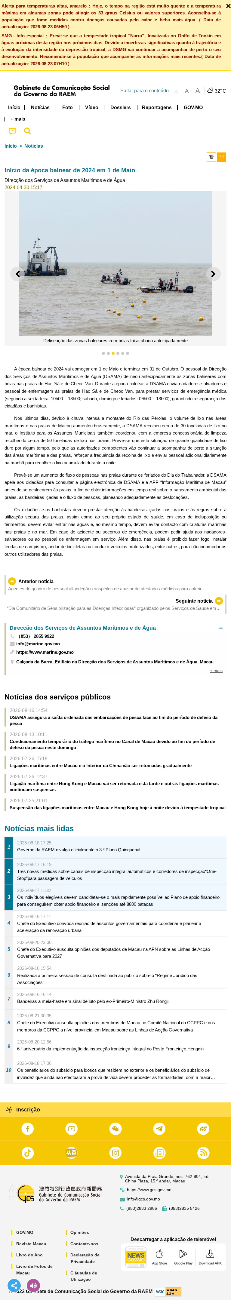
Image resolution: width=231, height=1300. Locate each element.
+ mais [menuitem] (216, 670)
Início (11, 146)
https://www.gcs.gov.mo (149, 1190)
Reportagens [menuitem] (157, 107)
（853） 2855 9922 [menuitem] (35, 636)
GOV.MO (24, 1232)
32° (220, 91)
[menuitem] (40, 107)
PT (221, 156)
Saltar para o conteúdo (144, 90)
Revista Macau (31, 1243)
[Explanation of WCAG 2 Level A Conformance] (168, 1291)
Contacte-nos (84, 1243)
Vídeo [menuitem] (91, 107)
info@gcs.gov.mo (143, 1199)
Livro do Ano (29, 1254)
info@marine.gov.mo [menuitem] (38, 643)
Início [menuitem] (14, 107)
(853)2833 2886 (141, 1208)
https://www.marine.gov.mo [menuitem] (45, 652)
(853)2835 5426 (184, 1208)
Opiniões (79, 1232)
